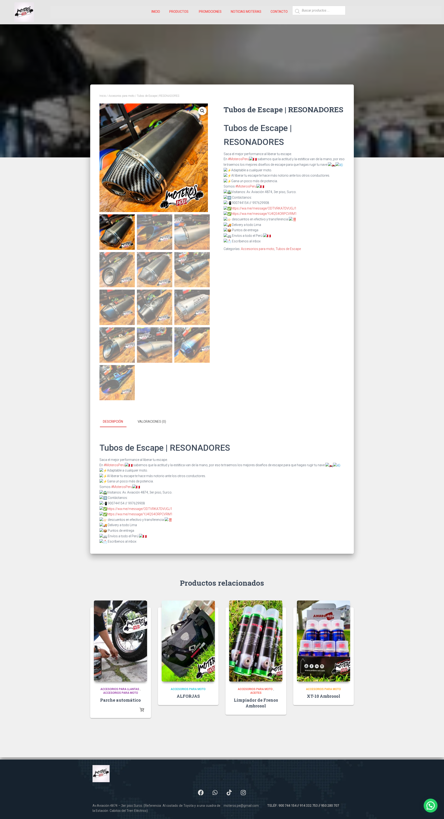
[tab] (116, 421)
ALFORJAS (188, 696)
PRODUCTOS (178, 11)
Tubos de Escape (288, 249)
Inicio (102, 95)
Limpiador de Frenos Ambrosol (256, 703)
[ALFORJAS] (188, 640)
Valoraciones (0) (152, 421)
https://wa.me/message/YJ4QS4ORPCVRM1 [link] (264, 214)
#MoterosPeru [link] (238, 159)
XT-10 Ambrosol (323, 696)
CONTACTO (279, 11)
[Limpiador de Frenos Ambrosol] (255, 640)
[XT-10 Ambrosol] (323, 640)
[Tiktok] (229, 792)
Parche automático (120, 700)
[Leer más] (141, 710)
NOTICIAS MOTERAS (246, 11)
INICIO (155, 11)
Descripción (113, 421)
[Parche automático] (120, 640)
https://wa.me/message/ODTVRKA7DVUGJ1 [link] (263, 208)
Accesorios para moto (121, 95)
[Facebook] (201, 792)
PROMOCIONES (210, 11)
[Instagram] (243, 792)
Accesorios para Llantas (119, 689)
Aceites (256, 692)
